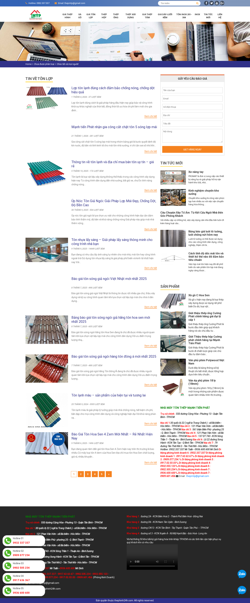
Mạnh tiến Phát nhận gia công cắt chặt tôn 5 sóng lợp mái (114, 127)
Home (28, 64)
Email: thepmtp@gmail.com (71, 3)
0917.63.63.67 (65, 574)
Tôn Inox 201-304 (184, 16)
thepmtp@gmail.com (197, 476)
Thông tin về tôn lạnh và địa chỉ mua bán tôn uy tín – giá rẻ (112, 164)
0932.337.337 (48, 574)
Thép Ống (116, 16)
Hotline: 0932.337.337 (39, 3)
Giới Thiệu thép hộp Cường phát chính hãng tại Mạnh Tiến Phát (205, 340)
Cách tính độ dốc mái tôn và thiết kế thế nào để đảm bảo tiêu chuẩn (206, 257)
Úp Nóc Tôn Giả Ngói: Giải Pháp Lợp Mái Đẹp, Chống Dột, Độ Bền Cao (113, 203)
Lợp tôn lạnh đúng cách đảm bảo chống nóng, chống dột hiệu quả (113, 90)
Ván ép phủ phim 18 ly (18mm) (202, 382)
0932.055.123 (100, 574)
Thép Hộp (104, 16)
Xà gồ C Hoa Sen (199, 295)
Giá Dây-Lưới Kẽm (165, 16)
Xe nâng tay (195, 172)
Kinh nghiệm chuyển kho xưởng (203, 192)
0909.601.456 (84, 577)
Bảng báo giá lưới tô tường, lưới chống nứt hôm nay (205, 233)
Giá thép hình (67, 16)
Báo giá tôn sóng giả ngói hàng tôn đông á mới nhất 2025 (113, 356)
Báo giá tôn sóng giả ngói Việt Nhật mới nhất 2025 (109, 279)
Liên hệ (220, 16)
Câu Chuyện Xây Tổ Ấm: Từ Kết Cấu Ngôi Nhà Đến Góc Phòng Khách (191, 214)
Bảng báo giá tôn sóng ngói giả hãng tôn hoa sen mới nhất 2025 (110, 319)
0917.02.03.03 (67, 577)
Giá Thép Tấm (147, 16)
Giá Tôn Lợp (90, 16)
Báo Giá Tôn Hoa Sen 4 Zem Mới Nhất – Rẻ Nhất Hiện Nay (112, 436)
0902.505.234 (83, 574)
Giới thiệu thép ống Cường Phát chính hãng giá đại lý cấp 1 (204, 316)
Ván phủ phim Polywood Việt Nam (206, 362)
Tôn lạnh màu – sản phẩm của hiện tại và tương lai (108, 395)
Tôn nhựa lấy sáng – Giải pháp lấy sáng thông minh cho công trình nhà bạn (112, 242)
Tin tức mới (208, 16)
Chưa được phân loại (44, 64)
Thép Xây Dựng (131, 16)
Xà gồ (79, 16)
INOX (197, 14)
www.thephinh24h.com (48, 588)
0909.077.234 (50, 577)
